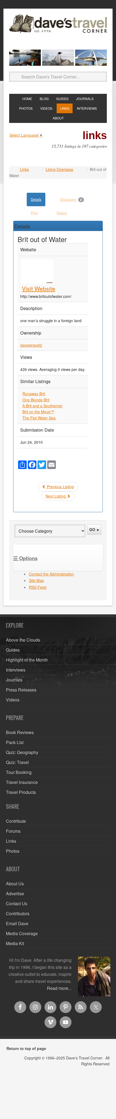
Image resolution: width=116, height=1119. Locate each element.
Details (36, 199)
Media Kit (15, 943)
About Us (15, 883)
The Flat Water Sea (39, 418)
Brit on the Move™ (38, 411)
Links (24, 169)
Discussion (71, 199)
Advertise (15, 893)
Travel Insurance (22, 782)
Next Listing (56, 496)
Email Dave (17, 923)
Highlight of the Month (27, 660)
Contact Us (16, 903)
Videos (12, 700)
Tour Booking (19, 772)
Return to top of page (26, 1048)
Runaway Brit (33, 393)
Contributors (17, 913)
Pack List (14, 742)
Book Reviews (20, 732)
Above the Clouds (23, 640)
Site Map (36, 580)
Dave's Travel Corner (58, 30)
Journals (14, 680)
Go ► (94, 529)
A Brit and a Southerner (42, 405)
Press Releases (21, 690)
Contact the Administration (51, 574)
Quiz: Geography (22, 752)
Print (34, 213)
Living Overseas (59, 169)
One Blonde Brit (35, 399)
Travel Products (21, 792)
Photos (12, 851)
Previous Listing (60, 486)
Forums (13, 831)
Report (62, 213)
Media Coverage (22, 933)
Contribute (16, 821)
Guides (13, 650)
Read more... (59, 988)
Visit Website (38, 288)
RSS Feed (37, 587)
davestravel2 (31, 345)
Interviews (15, 670)
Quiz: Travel (17, 762)
